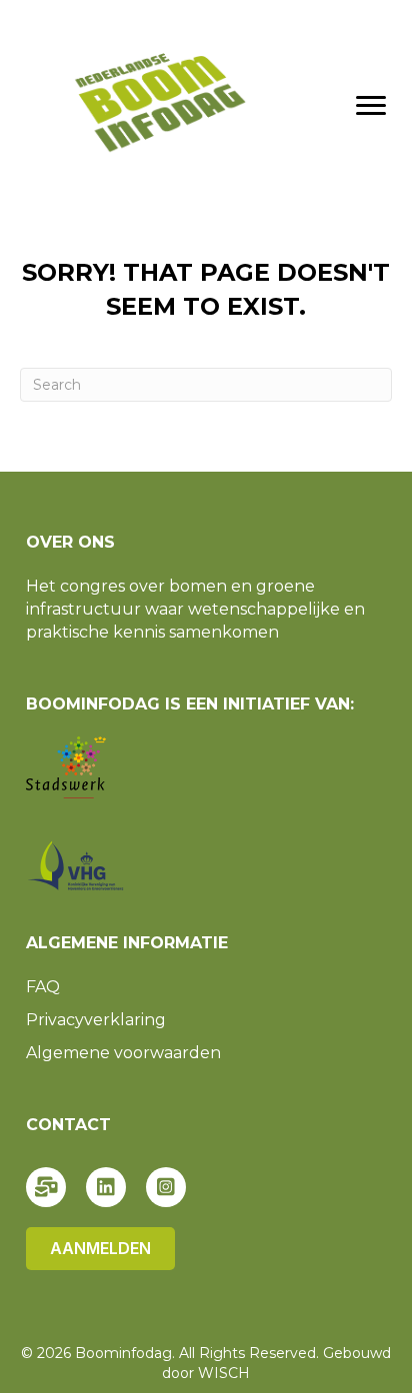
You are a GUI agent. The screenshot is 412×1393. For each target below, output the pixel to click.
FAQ (43, 986)
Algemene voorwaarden (123, 1052)
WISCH (224, 1373)
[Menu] (371, 106)
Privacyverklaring (96, 1019)
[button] (46, 1187)
